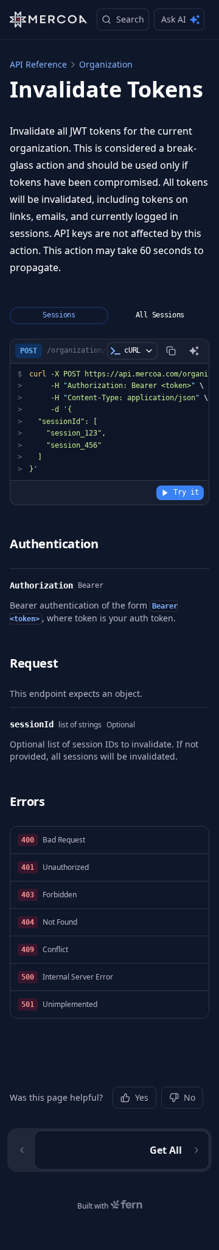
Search (130, 19)
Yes (141, 1097)
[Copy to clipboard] (171, 351)
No (189, 1097)
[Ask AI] (194, 350)
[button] (109, 840)
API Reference (38, 64)
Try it (186, 492)
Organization (106, 64)
